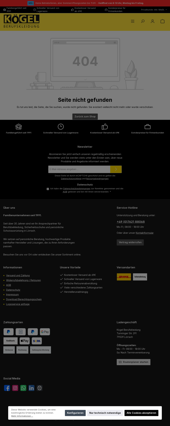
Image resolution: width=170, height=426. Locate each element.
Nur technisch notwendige (105, 412)
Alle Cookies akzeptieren (141, 412)
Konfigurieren (75, 412)
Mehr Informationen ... (22, 416)
